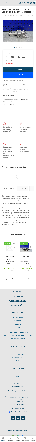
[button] (13, 283)
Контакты (18, 368)
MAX (18, 376)
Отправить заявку (18, 408)
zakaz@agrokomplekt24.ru (19, 391)
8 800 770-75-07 (18, 384)
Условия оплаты (18, 351)
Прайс (18, 361)
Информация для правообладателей (18, 335)
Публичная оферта (18, 339)
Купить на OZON (18, 75)
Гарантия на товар (18, 357)
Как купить (9, 188)
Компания (18, 313)
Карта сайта (18, 305)
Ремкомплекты (18, 301)
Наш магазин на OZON (19, 411)
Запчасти (18, 296)
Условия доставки (18, 354)
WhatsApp (18, 373)
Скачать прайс (18, 404)
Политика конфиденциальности (18, 332)
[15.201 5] (18, 31)
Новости (18, 324)
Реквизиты (18, 321)
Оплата (23, 188)
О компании (18, 317)
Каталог (18, 292)
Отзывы (18, 327)
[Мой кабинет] (31, 3)
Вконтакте (13, 418)
